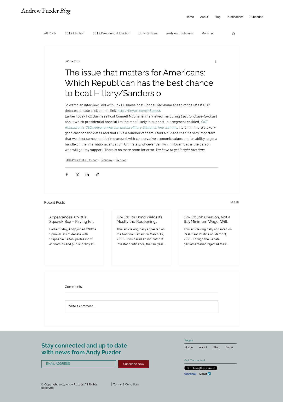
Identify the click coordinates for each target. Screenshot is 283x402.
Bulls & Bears (148, 33)
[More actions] (215, 61)
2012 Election (75, 33)
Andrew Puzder (45, 10)
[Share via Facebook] (67, 174)
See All (234, 202)
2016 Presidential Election (111, 33)
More (205, 33)
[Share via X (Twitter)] (77, 174)
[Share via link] (97, 174)
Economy (106, 160)
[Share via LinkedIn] (87, 174)
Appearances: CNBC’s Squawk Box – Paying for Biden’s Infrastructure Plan (72, 219)
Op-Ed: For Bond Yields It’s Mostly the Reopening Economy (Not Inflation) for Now (140, 219)
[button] (234, 33)
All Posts (50, 33)
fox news (121, 160)
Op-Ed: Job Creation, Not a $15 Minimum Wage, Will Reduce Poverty (207, 219)
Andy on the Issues (179, 33)
